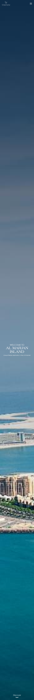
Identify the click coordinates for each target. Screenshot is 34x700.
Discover (17, 695)
